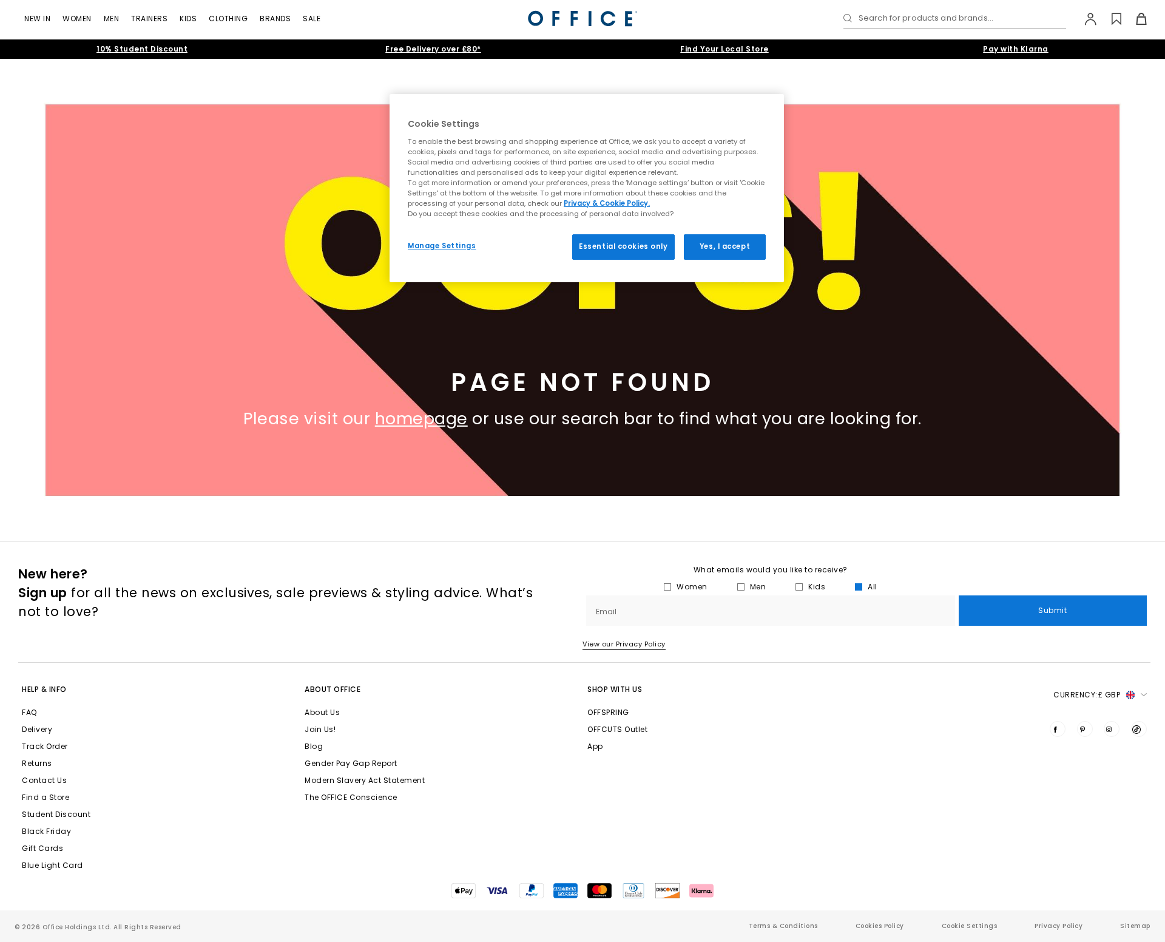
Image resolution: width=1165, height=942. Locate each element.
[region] (587, 188)
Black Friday (46, 831)
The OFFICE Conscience (351, 797)
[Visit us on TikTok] (1139, 729)
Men (112, 18)
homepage (421, 418)
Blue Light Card (52, 865)
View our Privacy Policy (624, 644)
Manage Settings (442, 246)
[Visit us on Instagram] (1111, 729)
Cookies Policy (880, 925)
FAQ (29, 712)
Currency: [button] (1086, 695)
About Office (332, 689)
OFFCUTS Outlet (617, 729)
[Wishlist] (1109, 19)
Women (77, 18)
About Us (322, 712)
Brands (275, 18)
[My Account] (1084, 19)
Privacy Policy (1058, 925)
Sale (311, 18)
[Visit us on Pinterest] (1085, 729)
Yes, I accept (725, 246)
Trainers (149, 18)
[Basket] (1134, 19)
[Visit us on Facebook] (1057, 729)
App (595, 746)
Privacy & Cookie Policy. (607, 203)
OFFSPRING (608, 712)
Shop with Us (614, 689)
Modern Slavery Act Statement (365, 780)
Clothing (228, 18)
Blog (314, 746)
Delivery (37, 729)
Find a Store (45, 797)
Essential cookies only (623, 246)
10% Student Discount (141, 49)
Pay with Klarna (1015, 49)
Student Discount (56, 814)
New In (37, 18)
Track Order (45, 746)
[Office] (582, 18)
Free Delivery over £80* (433, 49)
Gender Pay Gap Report (351, 763)
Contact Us (44, 780)
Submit (1052, 610)
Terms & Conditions (783, 925)
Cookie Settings (970, 925)
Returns (37, 763)
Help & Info (44, 689)
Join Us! (320, 729)
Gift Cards (42, 848)
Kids (188, 18)
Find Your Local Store (724, 49)
